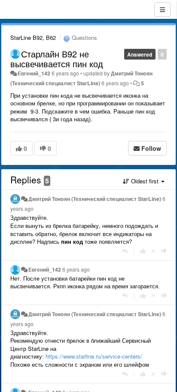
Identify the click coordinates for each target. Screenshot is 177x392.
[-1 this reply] (164, 251)
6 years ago (76, 269)
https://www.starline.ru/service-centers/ (94, 356)
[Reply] (125, 251)
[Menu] (162, 9)
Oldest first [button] (144, 181)
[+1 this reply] (143, 251)
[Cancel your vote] (153, 251)
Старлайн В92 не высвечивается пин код (56, 59)
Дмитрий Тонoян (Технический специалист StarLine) (94, 199)
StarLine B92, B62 (33, 37)
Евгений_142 (34, 73)
